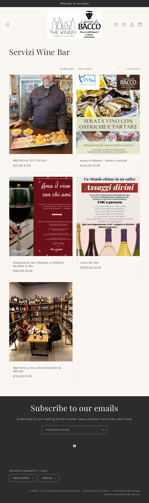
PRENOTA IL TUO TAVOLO (30, 160)
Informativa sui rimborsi (96, 491)
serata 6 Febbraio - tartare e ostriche (103, 160)
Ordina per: (67, 68)
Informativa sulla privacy (126, 491)
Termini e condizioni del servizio (122, 494)
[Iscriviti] (103, 430)
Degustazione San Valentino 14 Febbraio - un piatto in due (39, 264)
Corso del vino (89, 262)
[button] (8, 25)
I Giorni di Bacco (48, 491)
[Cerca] (124, 25)
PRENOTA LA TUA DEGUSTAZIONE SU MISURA (37, 369)
